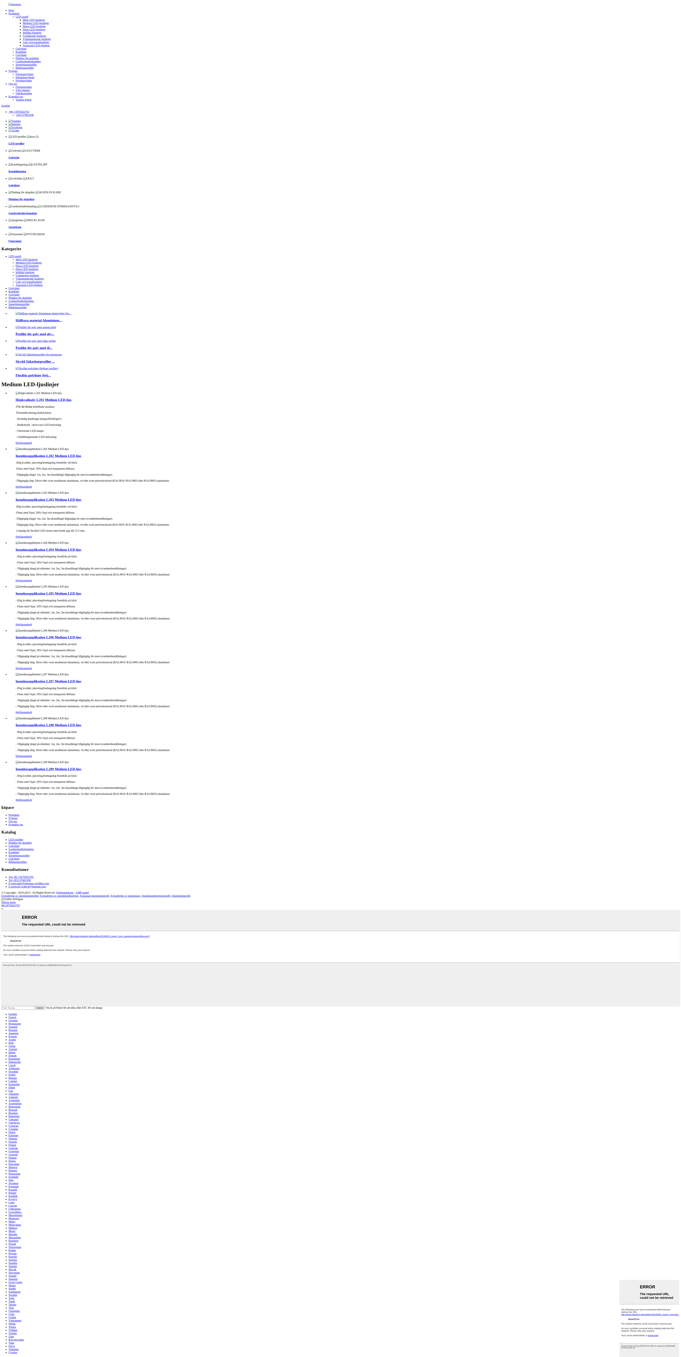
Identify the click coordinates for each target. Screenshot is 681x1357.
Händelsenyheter (25, 77)
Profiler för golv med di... (34, 348)
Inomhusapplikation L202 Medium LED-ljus (48, 456)
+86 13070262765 (19, 111)
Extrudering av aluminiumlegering (59, 895)
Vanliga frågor (24, 99)
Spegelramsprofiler (26, 64)
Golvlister (21, 48)
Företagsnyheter (25, 74)
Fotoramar (15, 241)
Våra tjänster (23, 90)
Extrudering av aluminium (125, 895)
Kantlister (21, 51)
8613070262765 (10, 905)
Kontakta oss (16, 96)
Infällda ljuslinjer (32, 32)
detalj (29, 442)
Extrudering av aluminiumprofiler (20, 895)
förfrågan (21, 442)
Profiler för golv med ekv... (35, 334)
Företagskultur (24, 86)
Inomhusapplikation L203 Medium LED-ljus (48, 500)
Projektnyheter (24, 80)
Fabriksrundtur (24, 93)
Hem (11, 10)
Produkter (14, 13)
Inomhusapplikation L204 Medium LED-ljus (48, 550)
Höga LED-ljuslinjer (34, 26)
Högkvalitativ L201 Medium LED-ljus (43, 400)
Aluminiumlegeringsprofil (155, 895)
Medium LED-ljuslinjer (36, 23)
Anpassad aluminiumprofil (94, 895)
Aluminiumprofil (180, 895)
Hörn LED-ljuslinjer (34, 29)
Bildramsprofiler (25, 67)
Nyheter (13, 71)
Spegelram (15, 227)
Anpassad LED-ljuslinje (36, 45)
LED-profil (22, 16)
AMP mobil (82, 892)
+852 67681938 (25, 115)
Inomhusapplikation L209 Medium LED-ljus (48, 769)
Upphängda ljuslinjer (34, 35)
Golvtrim (14, 157)
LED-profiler (16, 143)
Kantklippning (17, 171)
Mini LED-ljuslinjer (34, 19)
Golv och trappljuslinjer (36, 42)
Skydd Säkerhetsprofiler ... (35, 361)
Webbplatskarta (64, 892)
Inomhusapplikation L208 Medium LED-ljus (48, 725)
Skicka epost (8, 902)
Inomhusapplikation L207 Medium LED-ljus (48, 681)
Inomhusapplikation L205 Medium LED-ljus (48, 593)
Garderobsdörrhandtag (28, 61)
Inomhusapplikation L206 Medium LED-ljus (48, 637)
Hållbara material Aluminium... (39, 320)
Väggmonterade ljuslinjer (37, 39)
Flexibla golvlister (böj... (33, 375)
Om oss (13, 83)
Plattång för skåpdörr (27, 58)
